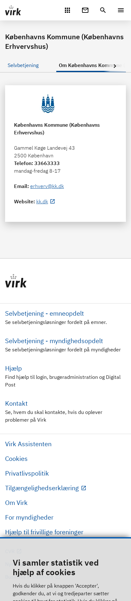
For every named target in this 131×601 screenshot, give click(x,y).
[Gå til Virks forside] (65, 281)
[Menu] (121, 10)
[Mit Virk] (67, 9)
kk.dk (42, 201)
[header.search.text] (103, 9)
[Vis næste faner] (115, 66)
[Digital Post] (85, 9)
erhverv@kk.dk (47, 186)
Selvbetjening (23, 65)
